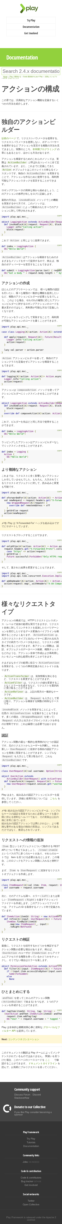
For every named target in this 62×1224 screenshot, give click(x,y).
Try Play (31, 20)
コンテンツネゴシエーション (23, 1039)
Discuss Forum (22, 1094)
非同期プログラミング (44, 149)
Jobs (31, 1161)
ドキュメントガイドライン (42, 1063)
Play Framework (31, 8)
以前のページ (9, 138)
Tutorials (31, 1142)
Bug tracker (31, 1181)
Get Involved (31, 33)
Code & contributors (31, 1177)
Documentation (31, 27)
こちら (53, 798)
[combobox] (31, 71)
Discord (37, 1094)
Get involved (31, 1185)
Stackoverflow (21, 1097)
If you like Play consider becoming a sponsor (33, 1113)
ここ (47, 1059)
